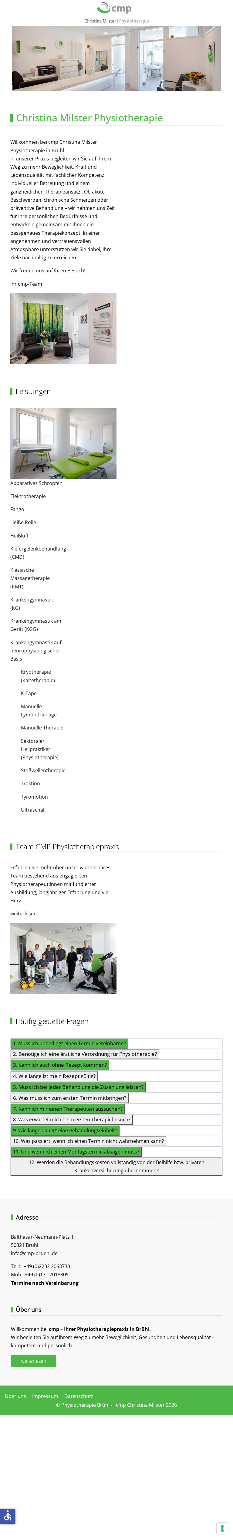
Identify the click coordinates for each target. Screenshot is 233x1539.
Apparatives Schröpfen (36, 483)
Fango (17, 509)
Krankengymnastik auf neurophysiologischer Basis (35, 650)
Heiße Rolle (23, 522)
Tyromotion (34, 796)
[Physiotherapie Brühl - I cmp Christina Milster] (116, 13)
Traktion (30, 783)
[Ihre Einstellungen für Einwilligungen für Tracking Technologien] (222, 1528)
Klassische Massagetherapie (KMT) (30, 578)
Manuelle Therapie (42, 727)
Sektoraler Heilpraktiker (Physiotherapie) (40, 749)
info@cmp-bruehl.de (34, 1253)
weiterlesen (23, 913)
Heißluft (19, 535)
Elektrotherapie (28, 496)
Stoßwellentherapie (43, 770)
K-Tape (29, 693)
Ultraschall (33, 810)
